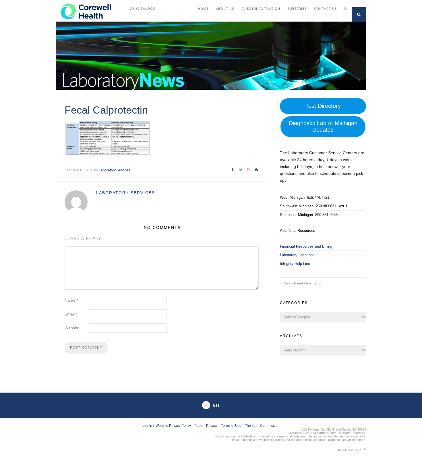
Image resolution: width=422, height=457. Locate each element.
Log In (147, 426)
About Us (225, 8)
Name (71, 300)
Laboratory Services (114, 170)
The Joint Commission (262, 426)
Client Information (260, 8)
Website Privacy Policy (173, 426)
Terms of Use (231, 426)
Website (72, 328)
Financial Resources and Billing (306, 246)
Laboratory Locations (297, 255)
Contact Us (325, 8)
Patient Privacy (206, 426)
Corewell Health (73, 8)
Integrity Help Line (295, 263)
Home (203, 8)
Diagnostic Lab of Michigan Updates (323, 126)
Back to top (350, 449)
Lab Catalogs (141, 8)
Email (71, 314)
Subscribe (297, 8)
